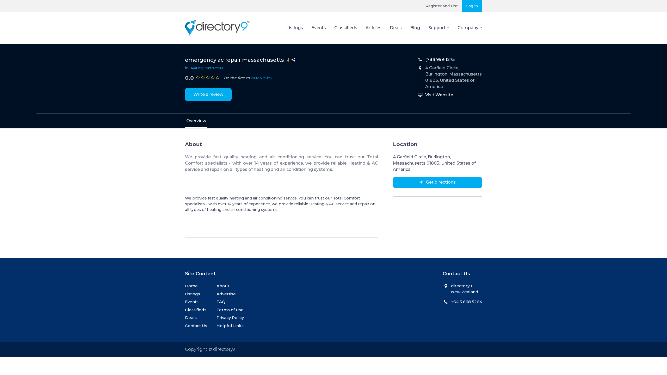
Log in (472, 6)
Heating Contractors (206, 68)
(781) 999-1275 (440, 59)
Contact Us (196, 325)
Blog (415, 27)
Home (191, 285)
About (223, 285)
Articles (373, 27)
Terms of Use (230, 309)
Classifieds (345, 27)
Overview (196, 120)
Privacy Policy (230, 317)
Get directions (440, 182)
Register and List (441, 6)
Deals (396, 27)
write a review (261, 78)
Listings (294, 27)
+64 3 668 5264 (466, 301)
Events (318, 27)
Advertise (226, 293)
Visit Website (439, 94)
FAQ (221, 301)
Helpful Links (230, 325)
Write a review (208, 94)
